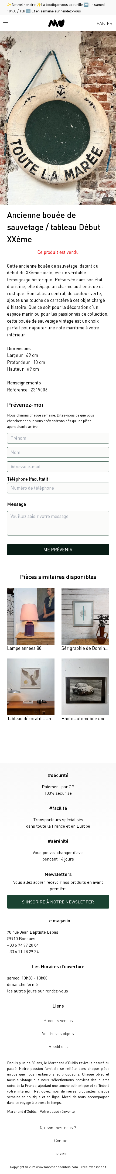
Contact (61, 1140)
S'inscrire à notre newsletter (58, 902)
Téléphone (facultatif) (28, 479)
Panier (104, 23)
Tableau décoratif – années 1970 (39, 718)
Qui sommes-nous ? (58, 1127)
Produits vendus (58, 1020)
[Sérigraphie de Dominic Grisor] (85, 620)
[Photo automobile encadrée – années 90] (85, 690)
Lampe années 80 (24, 648)
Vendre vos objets (58, 1033)
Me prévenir (58, 549)
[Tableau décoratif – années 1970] (31, 690)
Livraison (61, 1153)
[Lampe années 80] (31, 620)
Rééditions (58, 1046)
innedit (101, 1167)
